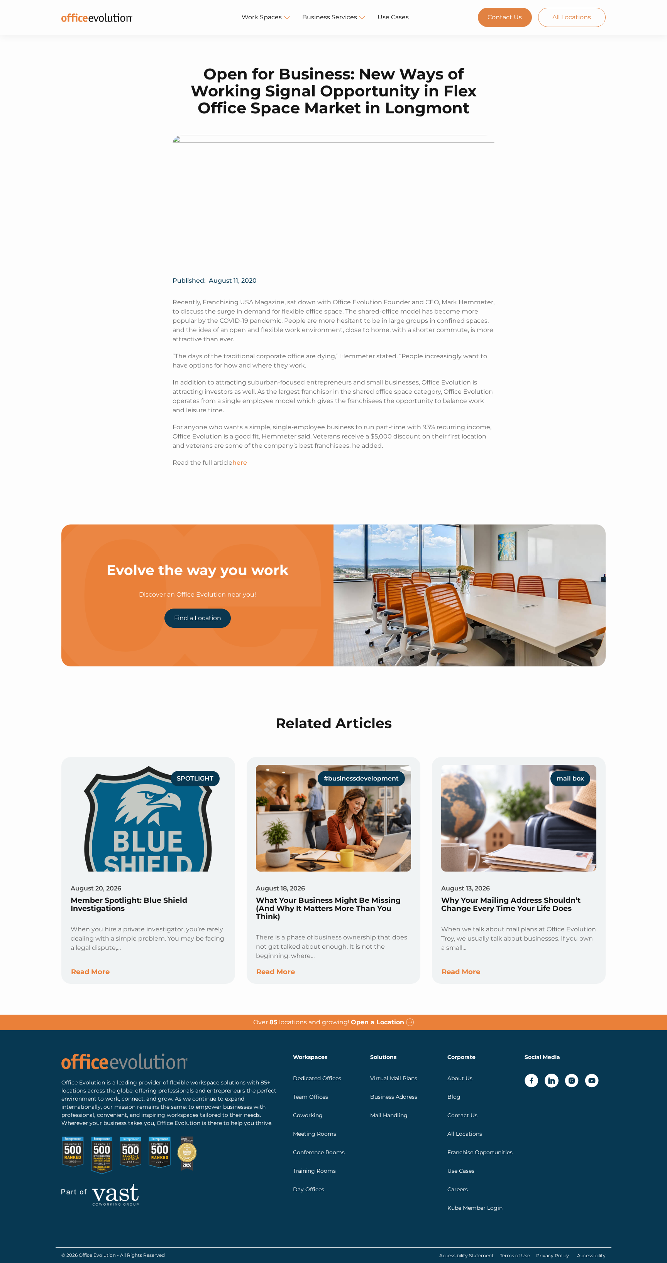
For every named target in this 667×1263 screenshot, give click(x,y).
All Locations (571, 17)
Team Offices (310, 1096)
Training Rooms (314, 1170)
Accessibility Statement (466, 1255)
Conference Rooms (319, 1152)
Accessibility (591, 1255)
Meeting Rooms (314, 1133)
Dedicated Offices (317, 1078)
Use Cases (393, 17)
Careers (457, 1189)
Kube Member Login (475, 1207)
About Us (459, 1078)
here (239, 462)
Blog (453, 1096)
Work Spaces (262, 17)
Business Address (393, 1096)
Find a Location (197, 618)
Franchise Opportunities (480, 1152)
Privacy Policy (552, 1255)
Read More (90, 972)
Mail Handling (389, 1115)
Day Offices (308, 1189)
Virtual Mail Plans (393, 1078)
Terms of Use (515, 1255)
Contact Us (505, 17)
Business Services (329, 17)
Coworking (308, 1115)
